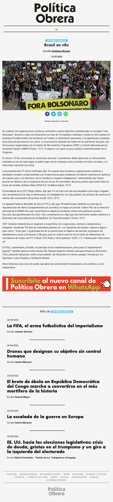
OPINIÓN (94, 477)
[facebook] (47, 114)
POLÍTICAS (12, 474)
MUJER (67, 474)
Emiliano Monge (61, 51)
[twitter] (53, 114)
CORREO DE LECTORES (37, 477)
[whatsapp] (65, 114)
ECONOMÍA (78, 474)
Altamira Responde (56, 480)
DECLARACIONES (79, 477)
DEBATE (53, 477)
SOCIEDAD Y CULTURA (96, 474)
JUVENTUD (20, 477)
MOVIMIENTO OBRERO (50, 474)
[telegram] (59, 114)
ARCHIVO (64, 477)
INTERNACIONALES (56, 41)
